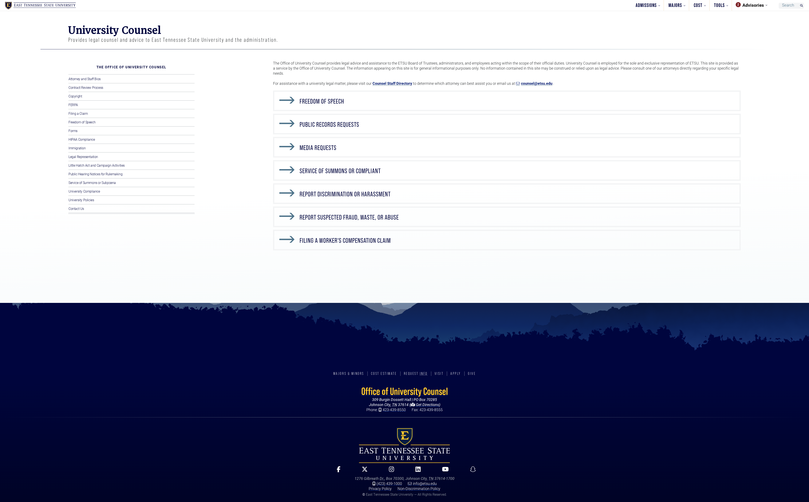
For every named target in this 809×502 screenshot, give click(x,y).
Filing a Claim (78, 113)
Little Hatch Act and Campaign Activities (96, 165)
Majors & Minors (348, 373)
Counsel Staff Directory (392, 83)
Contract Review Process (85, 87)
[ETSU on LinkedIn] (416, 471)
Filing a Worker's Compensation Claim (345, 240)
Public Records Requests (329, 124)
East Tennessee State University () (40, 6)
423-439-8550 (394, 409)
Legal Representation (83, 156)
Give (472, 373)
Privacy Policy (380, 488)
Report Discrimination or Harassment (345, 194)
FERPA (73, 105)
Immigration (77, 148)
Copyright (75, 96)
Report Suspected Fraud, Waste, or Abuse (349, 217)
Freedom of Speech (81, 122)
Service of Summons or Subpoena (92, 182)
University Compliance (84, 191)
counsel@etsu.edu (536, 83)
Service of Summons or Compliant (340, 171)
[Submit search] (801, 6)
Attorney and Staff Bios (84, 79)
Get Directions (427, 404)
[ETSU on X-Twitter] (362, 471)
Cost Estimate (384, 373)
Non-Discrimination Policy (419, 488)
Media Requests (318, 147)
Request (416, 373)
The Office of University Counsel (131, 67)
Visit (439, 373)
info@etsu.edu (425, 483)
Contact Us (76, 208)
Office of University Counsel (404, 391)
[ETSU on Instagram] (389, 471)
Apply (455, 373)
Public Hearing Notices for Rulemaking (95, 174)
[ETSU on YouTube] (444, 471)
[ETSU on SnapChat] (471, 471)
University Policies (81, 200)
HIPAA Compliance (81, 139)
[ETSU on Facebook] (336, 471)
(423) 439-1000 (389, 483)
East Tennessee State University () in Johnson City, (404, 445)
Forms (73, 130)
